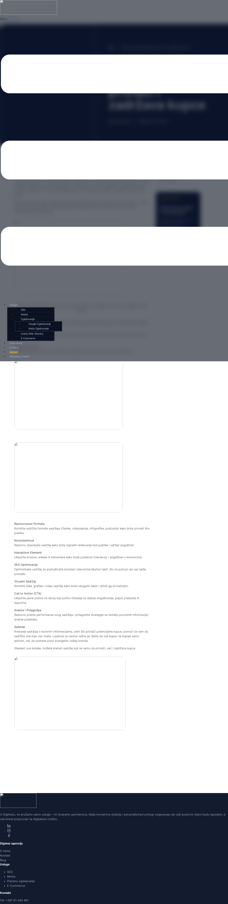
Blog (3, 860)
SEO (23, 309)
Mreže (24, 314)
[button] (34, 319)
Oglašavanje (28, 319)
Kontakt (14, 351)
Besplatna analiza (19, 356)
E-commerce (28, 338)
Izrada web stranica (32, 333)
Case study (16, 343)
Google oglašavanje (39, 323)
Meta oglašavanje (38, 328)
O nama (14, 347)
